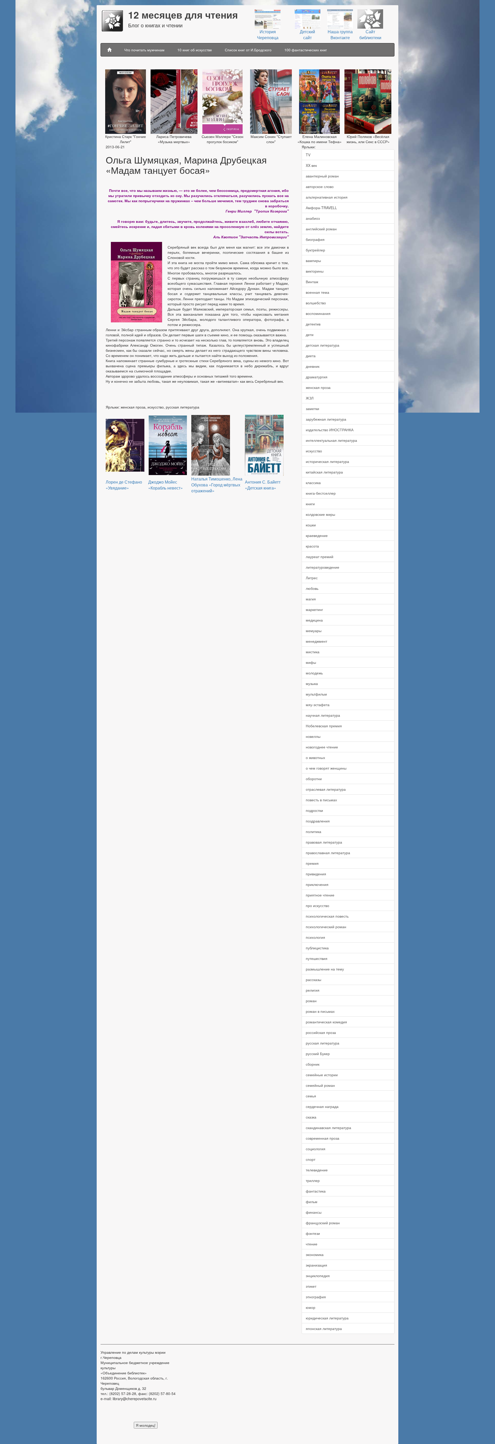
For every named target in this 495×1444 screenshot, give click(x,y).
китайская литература (324, 472)
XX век (311, 165)
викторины (315, 271)
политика (313, 831)
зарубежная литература (326, 419)
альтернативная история (327, 197)
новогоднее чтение (322, 746)
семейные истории (322, 1074)
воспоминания (318, 313)
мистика (312, 651)
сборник (312, 1064)
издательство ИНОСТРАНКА (329, 429)
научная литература (323, 715)
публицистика (317, 947)
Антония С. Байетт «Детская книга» (262, 485)
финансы (313, 1212)
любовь (312, 588)
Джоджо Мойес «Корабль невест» (165, 485)
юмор (310, 1307)
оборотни (314, 778)
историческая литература (327, 461)
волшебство (316, 302)
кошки (311, 524)
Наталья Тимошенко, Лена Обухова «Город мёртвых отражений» (216, 485)
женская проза (318, 387)
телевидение (317, 1169)
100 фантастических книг (305, 49)
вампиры (313, 260)
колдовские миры (320, 514)
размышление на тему (325, 969)
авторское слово (320, 186)
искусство (314, 450)
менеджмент (316, 641)
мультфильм (316, 694)
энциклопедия (318, 1275)
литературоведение (322, 567)
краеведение (317, 535)
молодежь (314, 672)
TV (308, 154)
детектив (313, 324)
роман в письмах (320, 1011)
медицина (314, 620)
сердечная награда (322, 1106)
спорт (310, 1159)
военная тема (317, 292)
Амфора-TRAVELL (321, 207)
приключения (317, 884)
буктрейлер (315, 249)
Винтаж (312, 281)
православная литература (328, 852)
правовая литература (324, 842)
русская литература (322, 1043)
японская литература (324, 1328)
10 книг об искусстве (194, 49)
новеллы (313, 736)
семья (311, 1095)
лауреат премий (319, 556)
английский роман (321, 228)
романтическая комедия (326, 1021)
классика (313, 482)
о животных (315, 757)
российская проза (321, 1032)
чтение (311, 1243)
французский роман (323, 1222)
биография (315, 239)
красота (312, 546)
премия (312, 863)
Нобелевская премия (324, 725)
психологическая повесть (327, 916)
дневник (312, 366)
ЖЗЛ (310, 398)
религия (312, 990)
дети (310, 334)
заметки (312, 408)
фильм (311, 1201)
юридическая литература (327, 1317)
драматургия (316, 376)
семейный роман (320, 1085)
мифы (311, 662)
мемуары (313, 630)
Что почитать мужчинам (144, 49)
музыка (312, 683)
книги (310, 503)
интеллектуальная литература (331, 440)
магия (311, 598)
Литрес (312, 577)
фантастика (316, 1191)
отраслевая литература (326, 789)
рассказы (313, 979)
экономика (315, 1254)
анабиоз (313, 218)
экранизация (316, 1265)
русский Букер (318, 1053)
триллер (313, 1180)
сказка (311, 1117)
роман (311, 1000)
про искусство (317, 905)
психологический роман (326, 926)
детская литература (322, 345)
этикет (311, 1286)
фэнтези (313, 1233)
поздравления (318, 820)
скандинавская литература (328, 1127)
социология (315, 1148)
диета (311, 355)
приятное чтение (320, 895)
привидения (316, 873)
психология (315, 937)
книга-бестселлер (321, 493)
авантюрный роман (322, 175)
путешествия (316, 958)
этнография (316, 1296)
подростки (314, 810)
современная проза (322, 1138)
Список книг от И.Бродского (248, 49)
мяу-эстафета (317, 704)
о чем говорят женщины (326, 768)
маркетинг (314, 609)
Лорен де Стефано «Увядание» (124, 485)
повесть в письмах (321, 799)
